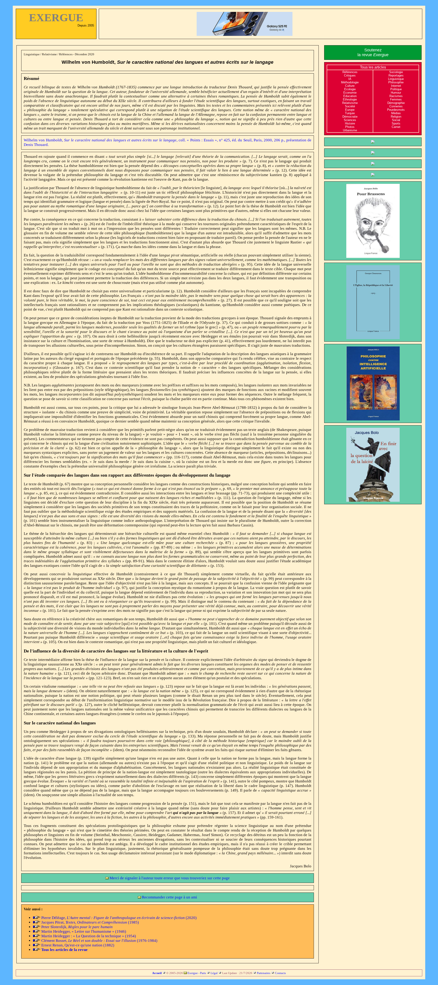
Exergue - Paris (197, 973)
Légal (214, 973)
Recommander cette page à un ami (169, 897)
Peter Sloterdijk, (77, 927)
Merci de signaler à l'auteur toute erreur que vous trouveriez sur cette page (169, 878)
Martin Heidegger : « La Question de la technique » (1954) (88, 936)
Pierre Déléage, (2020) (119, 918)
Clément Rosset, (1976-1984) (99, 940)
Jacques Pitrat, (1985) (90, 922)
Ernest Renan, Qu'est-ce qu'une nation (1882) (77, 945)
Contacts (280, 973)
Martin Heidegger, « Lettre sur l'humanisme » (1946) (83, 931)
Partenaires (263, 973)
